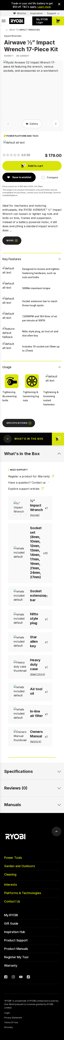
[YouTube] (21, 977)
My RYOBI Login (42, 21)
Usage (6, 367)
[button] (14, 142)
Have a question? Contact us (27, 482)
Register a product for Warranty (29, 476)
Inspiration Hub (14, 932)
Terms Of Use (11, 1022)
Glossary (8, 1027)
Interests (10, 884)
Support (51, 13)
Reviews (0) (15, 788)
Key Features (11, 259)
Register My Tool (16, 957)
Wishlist (21, 13)
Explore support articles (24, 488)
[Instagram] (13, 977)
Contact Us (12, 901)
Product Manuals (16, 948)
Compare (52, 177)
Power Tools (13, 857)
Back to (25, 29)
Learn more (44, 6)
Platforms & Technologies (22, 893)
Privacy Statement (13, 1017)
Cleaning (10, 874)
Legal (7, 1013)
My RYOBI (11, 915)
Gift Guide (11, 923)
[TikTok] (28, 977)
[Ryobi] (16, 21)
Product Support (16, 940)
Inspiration (36, 13)
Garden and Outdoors (19, 866)
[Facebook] (6, 977)
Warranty (10, 965)
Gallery (34, 123)
